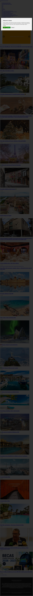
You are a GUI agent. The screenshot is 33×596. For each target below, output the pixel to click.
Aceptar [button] (5, 27)
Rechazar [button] (8, 27)
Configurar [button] (12, 27)
